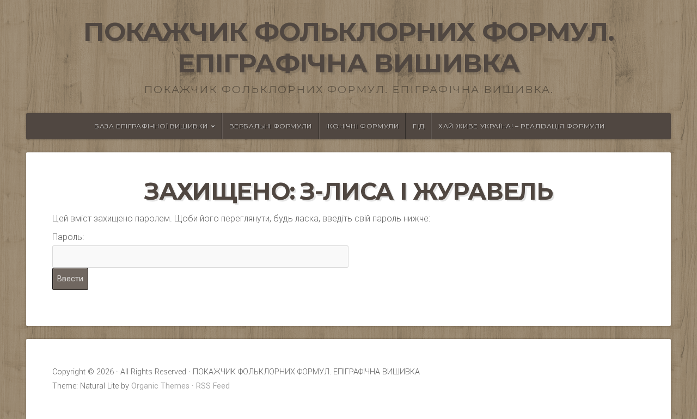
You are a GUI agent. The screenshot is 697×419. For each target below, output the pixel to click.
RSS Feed (213, 386)
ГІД (418, 126)
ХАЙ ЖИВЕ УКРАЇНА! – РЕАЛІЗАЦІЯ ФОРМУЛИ (521, 126)
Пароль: (68, 237)
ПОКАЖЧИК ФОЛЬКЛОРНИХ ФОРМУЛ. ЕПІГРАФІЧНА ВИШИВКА (348, 47)
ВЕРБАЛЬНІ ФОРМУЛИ (270, 126)
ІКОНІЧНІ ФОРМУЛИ (362, 126)
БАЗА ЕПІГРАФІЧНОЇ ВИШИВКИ (151, 126)
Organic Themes (160, 386)
